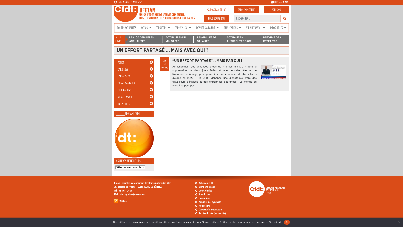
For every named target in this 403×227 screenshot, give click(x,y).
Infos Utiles (276, 28)
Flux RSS (123, 200)
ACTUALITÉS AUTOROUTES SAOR (239, 39)
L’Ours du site (205, 190)
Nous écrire (204, 205)
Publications (231, 28)
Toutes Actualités (126, 28)
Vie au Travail (254, 28)
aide (287, 2)
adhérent (246, 9)
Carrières (161, 28)
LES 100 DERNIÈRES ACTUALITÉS (141, 39)
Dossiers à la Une (206, 28)
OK (286, 222)
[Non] (399, 222)
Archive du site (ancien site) (212, 213)
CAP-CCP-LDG (181, 28)
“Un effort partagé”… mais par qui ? (207, 61)
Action (145, 28)
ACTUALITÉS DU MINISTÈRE (176, 39)
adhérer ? (216, 9)
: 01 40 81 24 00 (123, 190)
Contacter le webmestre (210, 209)
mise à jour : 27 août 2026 (130, 2)
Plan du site (204, 194)
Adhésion (276, 9)
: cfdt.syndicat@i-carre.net (129, 194)
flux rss (278, 2)
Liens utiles (204, 198)
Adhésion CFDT (206, 183)
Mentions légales (207, 187)
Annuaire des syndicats (210, 202)
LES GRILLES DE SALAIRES (206, 39)
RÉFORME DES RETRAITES (272, 39)
